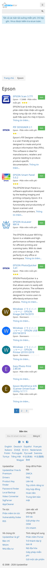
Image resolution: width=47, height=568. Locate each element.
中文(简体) (27, 456)
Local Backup (8, 492)
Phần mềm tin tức (11, 513)
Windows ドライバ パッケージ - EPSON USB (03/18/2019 (25, 330)
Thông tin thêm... (21, 120)
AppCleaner (8, 504)
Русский (28, 453)
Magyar (20, 460)
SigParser (7, 500)
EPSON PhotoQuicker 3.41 (25, 266)
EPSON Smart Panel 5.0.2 (24, 176)
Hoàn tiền (31, 493)
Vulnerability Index (11, 517)
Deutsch (18, 446)
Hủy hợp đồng (33, 489)
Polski (7, 453)
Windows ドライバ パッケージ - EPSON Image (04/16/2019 (24, 311)
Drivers (6, 477)
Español (28, 446)
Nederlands (36, 449)
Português (17, 453)
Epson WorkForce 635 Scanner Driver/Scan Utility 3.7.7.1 (25, 388)
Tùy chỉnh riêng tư (35, 485)
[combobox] (21, 11)
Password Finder (10, 488)
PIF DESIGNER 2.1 (22, 127)
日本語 (17, 449)
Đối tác (29, 516)
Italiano (8, 449)
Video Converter (10, 496)
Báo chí (6, 540)
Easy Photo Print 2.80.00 (22, 367)
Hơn (41, 97)
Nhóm (5, 544)
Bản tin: (23, 431)
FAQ (28, 477)
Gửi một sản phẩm (35, 559)
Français (37, 446)
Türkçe (6, 456)
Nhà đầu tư (8, 548)
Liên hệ (29, 481)
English (8, 446)
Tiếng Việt (16, 456)
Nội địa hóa (31, 548)
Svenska (38, 453)
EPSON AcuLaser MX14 (22, 223)
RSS (4, 521)
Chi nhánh (31, 528)
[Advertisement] (23, 49)
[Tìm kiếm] (42, 11)
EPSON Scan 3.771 (23, 96)
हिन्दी (28, 460)
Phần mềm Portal (34, 537)
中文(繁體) (39, 456)
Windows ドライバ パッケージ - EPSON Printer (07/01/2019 (24, 349)
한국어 (25, 449)
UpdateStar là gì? (10, 537)
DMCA (29, 473)
